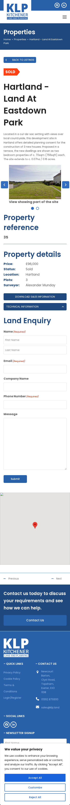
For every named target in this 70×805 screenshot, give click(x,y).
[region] (35, 774)
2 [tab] (37, 208)
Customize (35, 787)
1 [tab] (32, 208)
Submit (15, 479)
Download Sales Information (35, 296)
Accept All (35, 778)
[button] (65, 17)
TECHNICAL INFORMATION (22, 306)
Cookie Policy (12, 679)
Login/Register (12, 698)
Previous (13, 578)
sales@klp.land (50, 707)
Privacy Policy (12, 672)
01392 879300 (49, 699)
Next (59, 578)
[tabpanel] (35, 185)
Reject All (35, 797)
